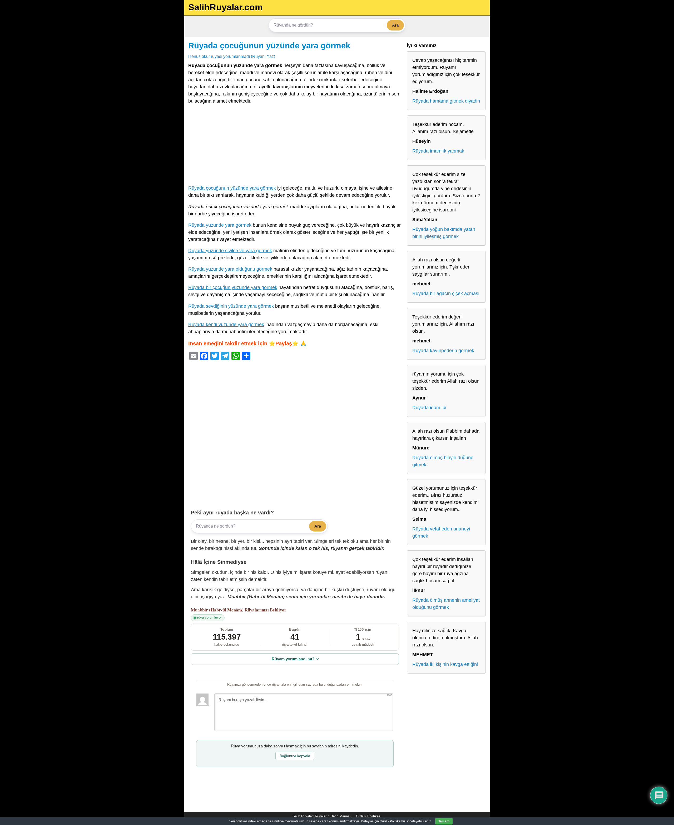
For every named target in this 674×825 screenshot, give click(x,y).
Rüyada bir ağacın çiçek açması (445, 293)
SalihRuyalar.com (225, 7)
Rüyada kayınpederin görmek (443, 350)
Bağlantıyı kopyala (295, 756)
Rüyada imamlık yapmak (438, 151)
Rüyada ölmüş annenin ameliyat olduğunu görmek (446, 604)
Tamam (443, 821)
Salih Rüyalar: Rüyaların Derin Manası (322, 816)
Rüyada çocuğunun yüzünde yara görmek (269, 45)
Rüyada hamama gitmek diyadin (446, 101)
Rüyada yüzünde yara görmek (219, 225)
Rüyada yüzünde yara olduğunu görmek (230, 269)
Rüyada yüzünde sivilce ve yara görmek (230, 250)
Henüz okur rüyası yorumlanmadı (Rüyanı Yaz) (231, 56)
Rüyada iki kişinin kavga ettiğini (445, 664)
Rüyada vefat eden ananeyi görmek (441, 532)
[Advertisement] (295, 146)
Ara (395, 25)
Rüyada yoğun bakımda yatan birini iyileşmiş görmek (443, 233)
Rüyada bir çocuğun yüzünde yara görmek (232, 287)
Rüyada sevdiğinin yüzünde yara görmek (231, 306)
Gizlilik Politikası (368, 816)
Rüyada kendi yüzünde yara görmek (226, 324)
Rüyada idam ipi (429, 407)
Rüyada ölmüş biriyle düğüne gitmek (442, 461)
